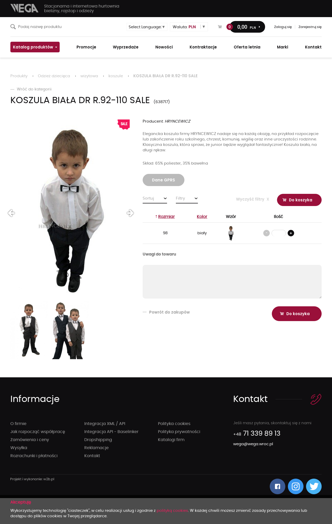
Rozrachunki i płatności (34, 456)
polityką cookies (172, 511)
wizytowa (89, 76)
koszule (115, 76)
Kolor (202, 217)
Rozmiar (166, 217)
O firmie (18, 424)
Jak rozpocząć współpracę (37, 432)
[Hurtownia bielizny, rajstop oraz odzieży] (24, 8)
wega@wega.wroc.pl (253, 444)
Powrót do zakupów (169, 312)
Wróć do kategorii (34, 89)
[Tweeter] (314, 486)
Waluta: (184, 27)
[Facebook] (277, 486)
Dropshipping (98, 440)
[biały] (231, 233)
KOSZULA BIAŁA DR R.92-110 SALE (165, 76)
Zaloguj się (283, 27)
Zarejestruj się (310, 27)
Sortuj (148, 198)
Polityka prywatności (179, 432)
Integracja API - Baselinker (111, 432)
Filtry (180, 198)
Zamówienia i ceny (29, 440)
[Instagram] (295, 486)
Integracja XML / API (104, 424)
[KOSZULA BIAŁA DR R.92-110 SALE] (70, 209)
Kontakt (92, 456)
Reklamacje (96, 448)
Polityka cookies (174, 424)
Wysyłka (18, 448)
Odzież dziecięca (54, 76)
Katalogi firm (171, 440)
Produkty (18, 76)
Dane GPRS (163, 180)
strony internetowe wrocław (32, 479)
